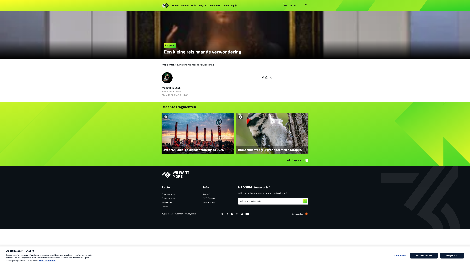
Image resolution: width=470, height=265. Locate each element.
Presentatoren (168, 198)
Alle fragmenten (295, 160)
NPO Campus (290, 6)
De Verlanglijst (231, 6)
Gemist (165, 207)
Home (175, 6)
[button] (306, 5)
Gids (193, 6)
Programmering (169, 194)
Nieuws (185, 6)
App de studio (209, 202)
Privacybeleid (190, 214)
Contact (206, 194)
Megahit (203, 6)
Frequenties (167, 202)
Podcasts (215, 6)
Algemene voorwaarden (172, 214)
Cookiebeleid (297, 214)
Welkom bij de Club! (171, 88)
